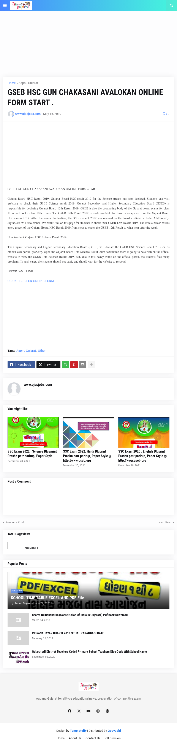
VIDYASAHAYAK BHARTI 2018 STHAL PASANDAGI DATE (68, 633)
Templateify (78, 730)
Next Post (165, 522)
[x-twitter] (79, 711)
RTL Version (113, 738)
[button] (5, 5)
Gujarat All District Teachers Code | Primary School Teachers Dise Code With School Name (89, 652)
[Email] (82, 364)
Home (12, 82)
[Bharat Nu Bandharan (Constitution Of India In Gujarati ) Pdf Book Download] (18, 620)
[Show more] (91, 364)
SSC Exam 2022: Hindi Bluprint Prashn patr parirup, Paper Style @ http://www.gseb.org (87, 455)
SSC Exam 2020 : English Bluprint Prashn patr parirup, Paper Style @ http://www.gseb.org (142, 455)
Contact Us (92, 738)
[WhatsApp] (65, 364)
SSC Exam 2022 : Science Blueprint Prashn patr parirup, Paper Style (32, 453)
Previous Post (14, 522)
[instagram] (98, 711)
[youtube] (88, 711)
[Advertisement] (88, 47)
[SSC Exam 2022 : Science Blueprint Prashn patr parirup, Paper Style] (33, 432)
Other (42, 350)
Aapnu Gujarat (28, 82)
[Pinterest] (74, 364)
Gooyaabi (114, 730)
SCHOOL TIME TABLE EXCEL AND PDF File (47, 597)
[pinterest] (107, 711)
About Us (75, 738)
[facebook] (69, 711)
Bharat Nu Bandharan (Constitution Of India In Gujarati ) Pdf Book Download (80, 615)
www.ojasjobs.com (38, 384)
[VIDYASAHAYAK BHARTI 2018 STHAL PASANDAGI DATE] (18, 638)
